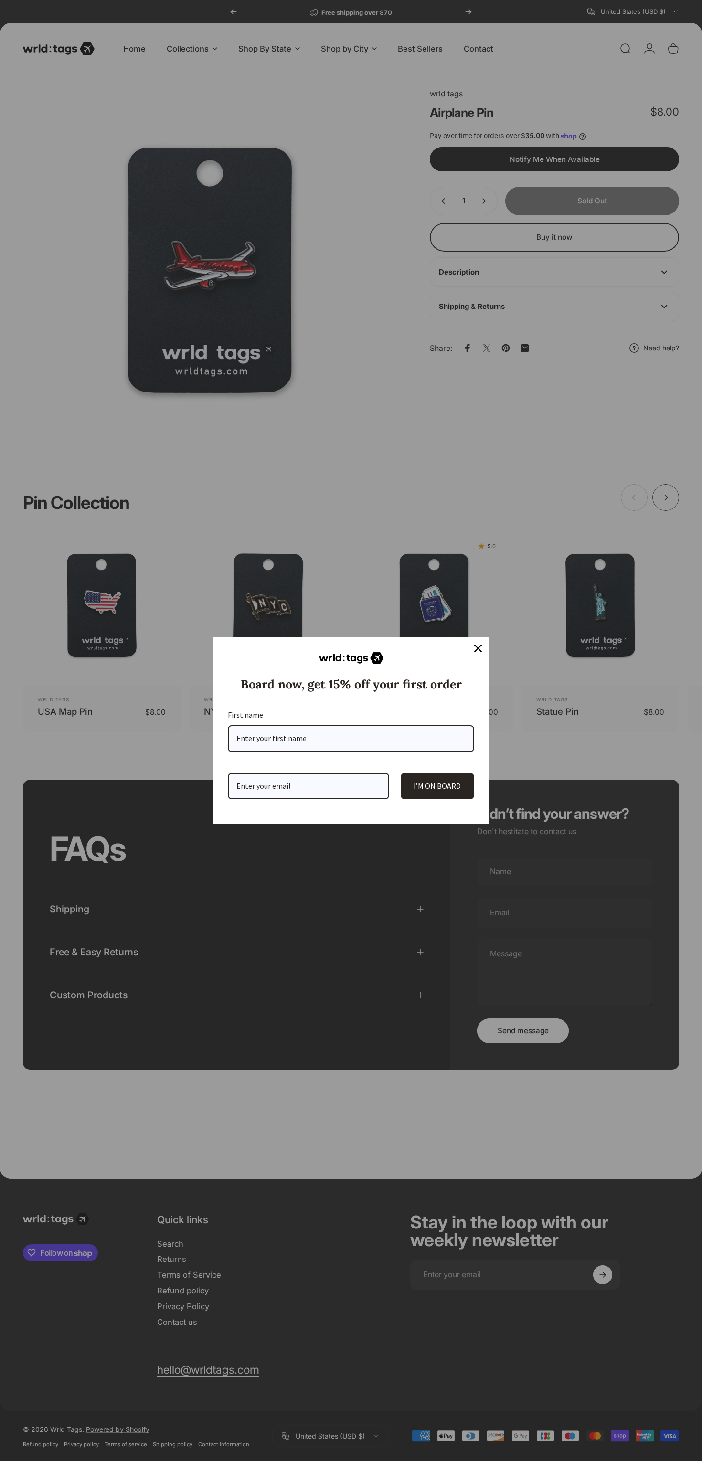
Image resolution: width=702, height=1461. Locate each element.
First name (245, 715)
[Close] (478, 648)
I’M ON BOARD (437, 786)
